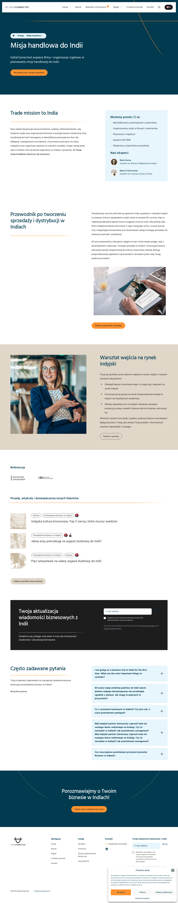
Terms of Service (110, 628)
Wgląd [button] (116, 7)
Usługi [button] (65, 7)
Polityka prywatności (142, 898)
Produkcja (82, 849)
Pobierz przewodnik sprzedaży (108, 325)
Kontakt (150, 7)
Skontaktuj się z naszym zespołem (29, 72)
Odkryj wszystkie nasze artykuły (28, 581)
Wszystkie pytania (18, 691)
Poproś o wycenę (111, 436)
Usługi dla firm (83, 861)
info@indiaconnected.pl (117, 844)
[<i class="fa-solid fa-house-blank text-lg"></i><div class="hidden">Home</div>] (14, 36)
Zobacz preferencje (164, 892)
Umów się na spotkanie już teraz (89, 809)
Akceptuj (121, 892)
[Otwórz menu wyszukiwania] (159, 7)
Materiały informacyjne (96, 7)
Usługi (21, 35)
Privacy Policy (149, 625)
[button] (172, 870)
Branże (78, 7)
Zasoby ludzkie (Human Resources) (87, 855)
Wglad (53, 853)
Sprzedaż (81, 844)
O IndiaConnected (134, 7)
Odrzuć (142, 892)
